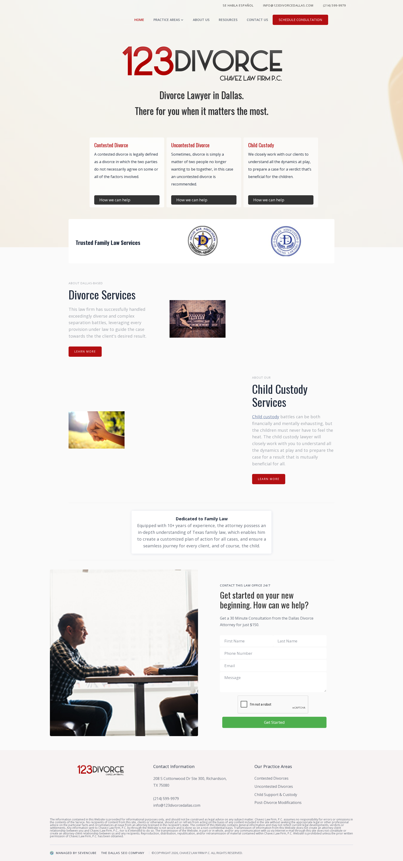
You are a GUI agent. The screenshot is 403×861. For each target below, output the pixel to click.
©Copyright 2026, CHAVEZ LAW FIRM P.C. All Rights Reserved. (197, 853)
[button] (168, 19)
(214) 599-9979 (334, 5)
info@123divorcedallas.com (288, 5)
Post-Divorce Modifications (278, 802)
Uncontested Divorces (273, 786)
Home (139, 19)
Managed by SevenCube (76, 852)
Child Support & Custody (275, 794)
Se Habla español (238, 5)
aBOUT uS (201, 19)
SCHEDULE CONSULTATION (300, 19)
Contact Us (257, 19)
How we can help (114, 199)
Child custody (265, 416)
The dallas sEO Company (122, 852)
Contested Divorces (271, 778)
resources (228, 19)
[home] (102, 19)
